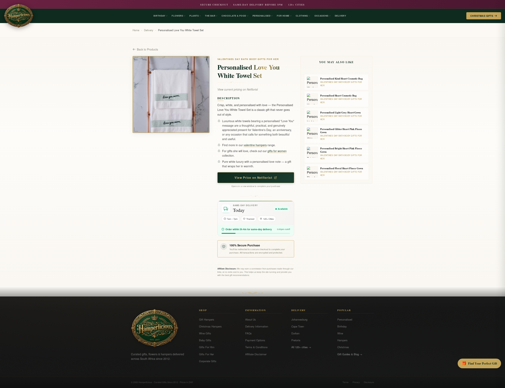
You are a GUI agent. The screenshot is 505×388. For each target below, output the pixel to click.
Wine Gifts (205, 333)
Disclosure (369, 382)
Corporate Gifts (207, 361)
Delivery (148, 30)
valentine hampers (255, 145)
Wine (340, 333)
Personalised (344, 319)
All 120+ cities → (301, 347)
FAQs (248, 333)
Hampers (342, 340)
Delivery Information (256, 326)
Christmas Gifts (481, 16)
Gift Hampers (206, 319)
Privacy (356, 382)
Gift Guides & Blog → (349, 354)
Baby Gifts (205, 340)
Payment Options (255, 340)
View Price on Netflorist (253, 178)
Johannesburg (299, 319)
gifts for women (277, 151)
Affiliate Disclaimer (256, 354)
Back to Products (147, 49)
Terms (345, 382)
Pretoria (295, 340)
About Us (250, 319)
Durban (295, 333)
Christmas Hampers (210, 326)
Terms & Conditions (256, 347)
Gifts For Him (206, 347)
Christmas (343, 347)
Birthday (342, 326)
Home (136, 30)
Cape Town (297, 326)
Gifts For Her (206, 354)
